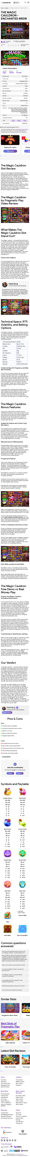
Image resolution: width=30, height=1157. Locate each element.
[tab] (1, 1019)
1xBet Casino (19, 1099)
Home (2, 8)
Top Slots (3, 1080)
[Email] (17, 707)
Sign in (17, 2)
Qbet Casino (19, 1104)
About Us (18, 1113)
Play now (10, 151)
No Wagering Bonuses (7, 1114)
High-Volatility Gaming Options (14, 517)
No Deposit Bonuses (6, 1118)
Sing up (19, 773)
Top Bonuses (4, 1113)
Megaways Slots (5, 1085)
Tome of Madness (6, 1102)
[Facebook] (13, 1141)
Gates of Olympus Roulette (6, 1105)
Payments (18, 1085)
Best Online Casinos (23, 129)
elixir (25, 120)
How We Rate (19, 1122)
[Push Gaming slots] (23, 1132)
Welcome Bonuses (6, 1116)
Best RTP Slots (5, 1087)
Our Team (18, 1114)
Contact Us (19, 1123)
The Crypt (4, 1099)
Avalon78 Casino (10, 147)
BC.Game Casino (20, 1095)
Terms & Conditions (21, 1116)
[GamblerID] (5, 3)
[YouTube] (10, 1141)
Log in (10, 773)
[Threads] (7, 1141)
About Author (7, 712)
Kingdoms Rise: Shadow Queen (13, 1015)
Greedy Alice (4, 1095)
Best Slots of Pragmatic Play (10, 1025)
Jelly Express (10, 1043)
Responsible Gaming (18, 1154)
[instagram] (2, 1141)
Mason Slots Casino (21, 1102)
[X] (4, 1141)
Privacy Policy (19, 1118)
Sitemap (18, 1120)
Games (6, 8)
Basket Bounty (5, 1101)
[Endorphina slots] (7, 1132)
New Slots (3, 1081)
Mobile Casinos (20, 1081)
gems (13, 120)
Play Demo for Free (17, 32)
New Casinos (19, 1083)
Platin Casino (19, 1101)
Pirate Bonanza (5, 1094)
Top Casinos (19, 1080)
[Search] (25, 3)
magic (19, 120)
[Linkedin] (15, 1141)
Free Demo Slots (5, 1083)
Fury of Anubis (10, 1067)
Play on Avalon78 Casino (17, 29)
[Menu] (28, 2)
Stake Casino (19, 1097)
